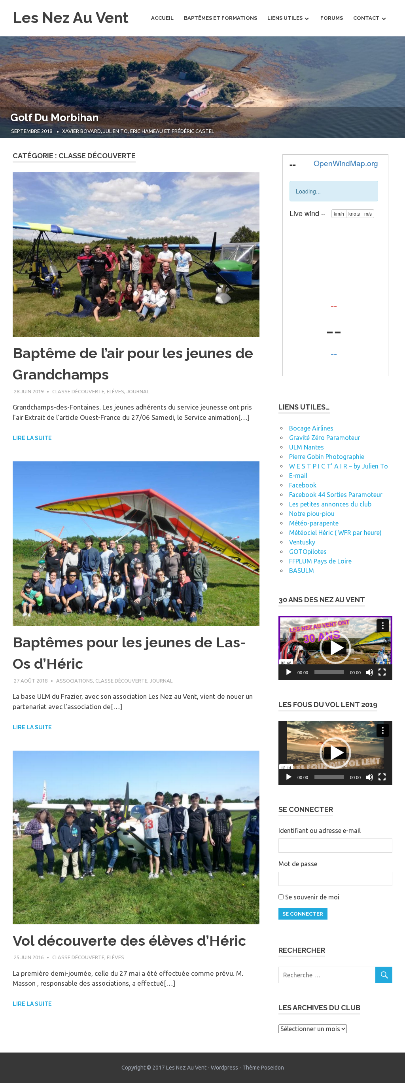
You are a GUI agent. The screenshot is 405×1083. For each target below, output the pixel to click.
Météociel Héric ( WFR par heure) (335, 532)
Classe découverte (78, 391)
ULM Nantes (306, 447)
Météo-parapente (314, 523)
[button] (335, 648)
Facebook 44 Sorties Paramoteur (335, 494)
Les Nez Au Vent (71, 18)
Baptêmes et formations (220, 18)
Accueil (162, 18)
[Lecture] (289, 672)
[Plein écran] (382, 672)
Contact (366, 18)
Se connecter (302, 914)
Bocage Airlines (311, 428)
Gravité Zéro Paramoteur (324, 437)
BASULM (301, 570)
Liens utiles (285, 18)
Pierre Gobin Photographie (326, 456)
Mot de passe (297, 863)
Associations (74, 680)
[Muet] (369, 672)
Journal (138, 391)
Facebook (302, 485)
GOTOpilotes (308, 551)
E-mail (298, 475)
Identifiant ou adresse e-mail (319, 830)
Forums (331, 18)
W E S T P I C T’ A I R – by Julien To (338, 466)
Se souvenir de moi (312, 897)
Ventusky (302, 542)
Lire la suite (32, 438)
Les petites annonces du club (330, 504)
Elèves (115, 391)
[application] (335, 648)
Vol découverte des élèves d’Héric (129, 940)
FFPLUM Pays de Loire (320, 561)
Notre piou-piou (312, 513)
